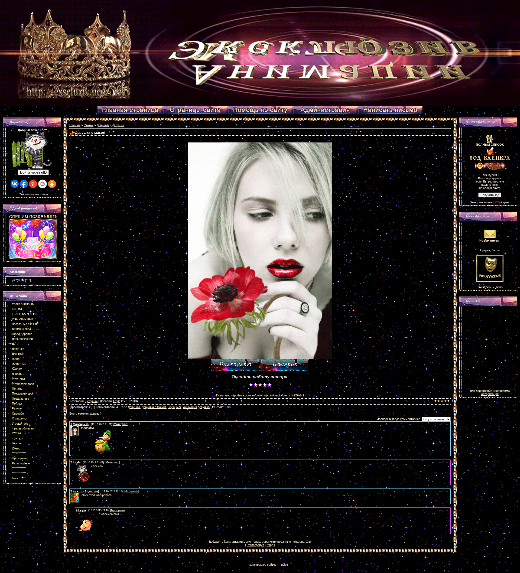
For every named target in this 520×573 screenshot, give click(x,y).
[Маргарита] (79, 427)
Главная (74, 125)
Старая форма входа (33, 194)
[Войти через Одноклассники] (52, 184)
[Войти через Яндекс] (33, 184)
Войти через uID (33, 172)
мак (178, 407)
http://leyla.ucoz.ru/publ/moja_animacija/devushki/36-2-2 (267, 395)
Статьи (88, 125)
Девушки (18, 280)
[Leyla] (71, 466)
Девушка (134, 407)
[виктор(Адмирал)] (79, 495)
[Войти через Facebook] (24, 184)
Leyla (116, 401)
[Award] (285, 365)
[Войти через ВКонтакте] (15, 184)
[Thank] (235, 365)
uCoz (284, 564)
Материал (120, 424)
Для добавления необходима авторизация (490, 392)
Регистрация (255, 544)
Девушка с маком (154, 407)
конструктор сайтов (263, 564)
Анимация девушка (196, 407)
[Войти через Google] (42, 184)
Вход (269, 544)
